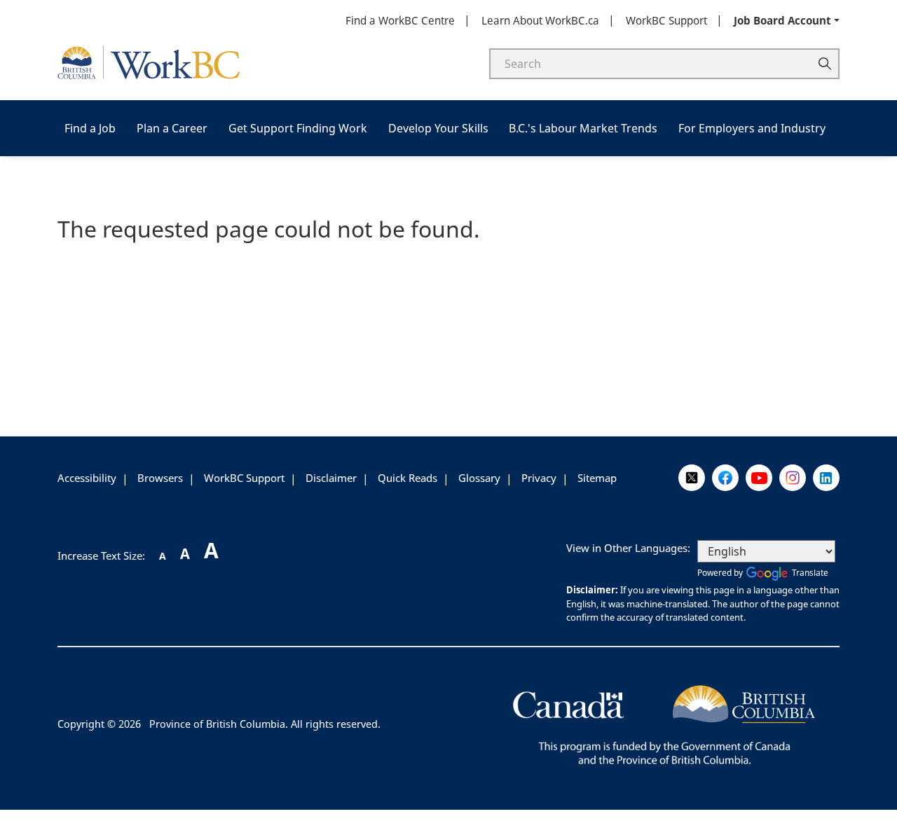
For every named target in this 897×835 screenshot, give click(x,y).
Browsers (160, 478)
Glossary (479, 478)
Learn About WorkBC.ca (540, 20)
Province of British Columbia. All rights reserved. (265, 724)
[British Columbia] (664, 723)
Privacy (538, 478)
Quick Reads (407, 478)
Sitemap (597, 478)
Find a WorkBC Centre (400, 20)
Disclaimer (331, 478)
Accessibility (86, 478)
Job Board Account (782, 20)
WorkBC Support (666, 20)
